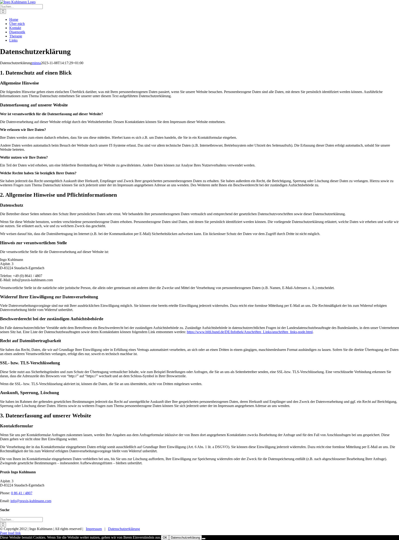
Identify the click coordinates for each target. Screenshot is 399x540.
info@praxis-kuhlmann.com (30, 501)
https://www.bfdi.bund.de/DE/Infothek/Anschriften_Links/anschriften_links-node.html (250, 332)
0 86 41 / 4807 (21, 493)
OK (165, 537)
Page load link (10, 533)
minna (36, 63)
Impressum (94, 529)
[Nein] (204, 538)
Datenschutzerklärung (124, 529)
